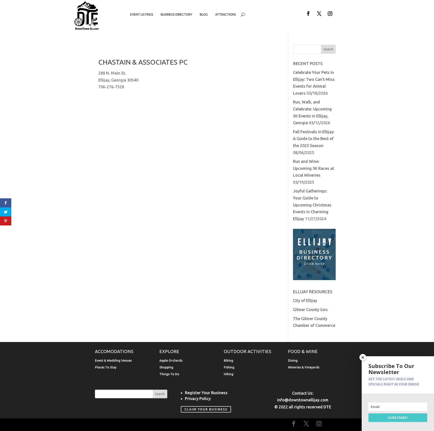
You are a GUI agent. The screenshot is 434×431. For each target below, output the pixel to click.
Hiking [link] (229, 374)
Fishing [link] (229, 367)
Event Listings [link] (141, 14)
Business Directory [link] (176, 14)
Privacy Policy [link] (198, 398)
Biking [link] (228, 360)
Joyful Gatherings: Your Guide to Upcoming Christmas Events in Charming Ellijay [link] (312, 205)
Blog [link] (204, 14)
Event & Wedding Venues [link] (113, 360)
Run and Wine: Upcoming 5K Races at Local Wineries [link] (313, 168)
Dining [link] (293, 360)
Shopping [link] (166, 367)
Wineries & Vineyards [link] (303, 367)
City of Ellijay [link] (305, 300)
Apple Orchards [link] (170, 360)
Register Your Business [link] (206, 392)
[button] (308, 13)
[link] (86, 29)
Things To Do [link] (169, 374)
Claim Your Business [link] (205, 409)
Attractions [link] (225, 14)
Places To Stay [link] (105, 367)
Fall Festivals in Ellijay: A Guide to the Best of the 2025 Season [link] (314, 138)
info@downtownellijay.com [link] (302, 400)
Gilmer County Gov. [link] (310, 309)
